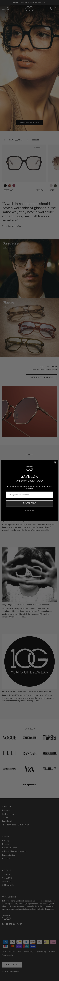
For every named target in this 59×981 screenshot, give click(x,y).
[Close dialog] (56, 462)
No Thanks (29, 510)
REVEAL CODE (29, 503)
